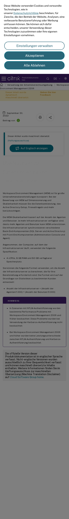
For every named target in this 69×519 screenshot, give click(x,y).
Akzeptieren (34, 55)
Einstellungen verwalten (34, 46)
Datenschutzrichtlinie (26, 13)
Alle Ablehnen (34, 65)
